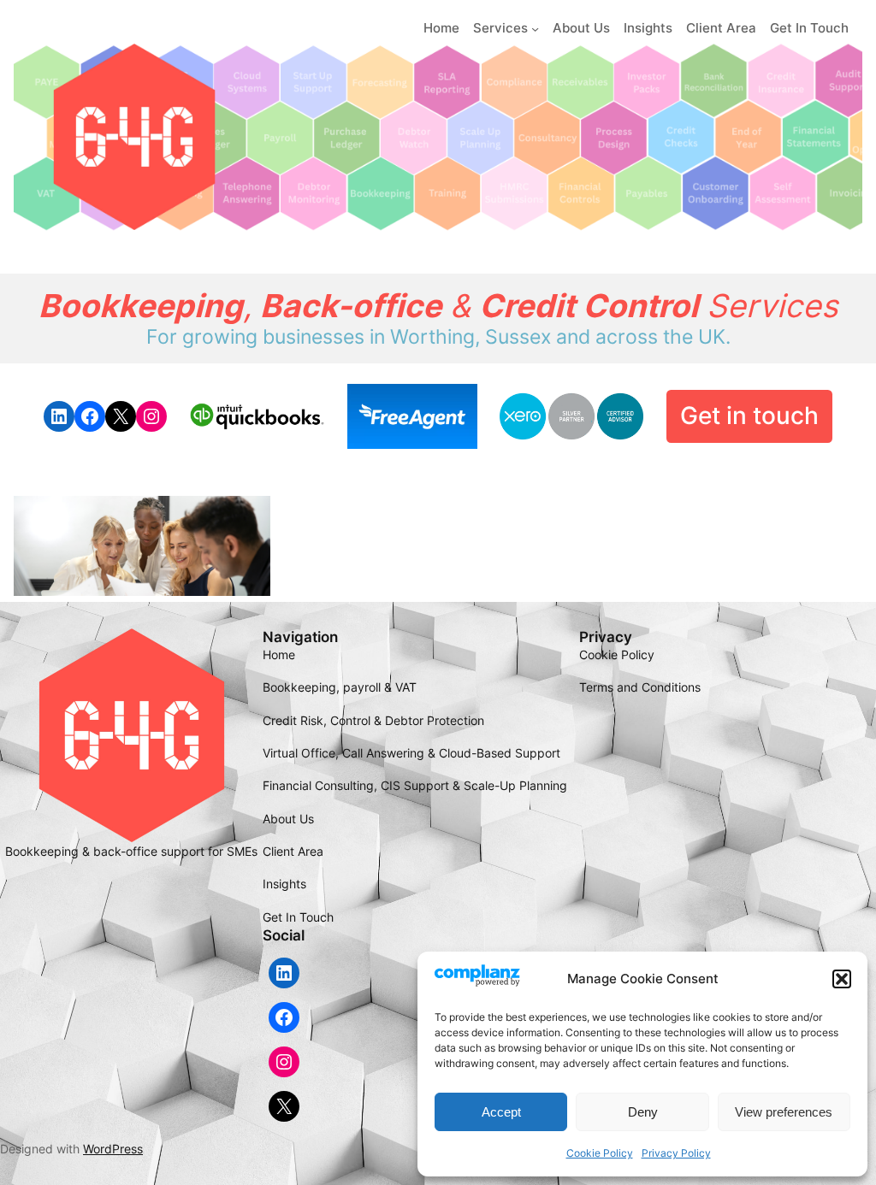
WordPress (113, 1148)
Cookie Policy (599, 1153)
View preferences (783, 1112)
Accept (501, 1112)
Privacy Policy (676, 1153)
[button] (841, 979)
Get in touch (749, 415)
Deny (643, 1112)
